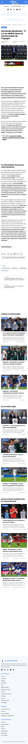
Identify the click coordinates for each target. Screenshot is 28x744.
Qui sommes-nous (5, 709)
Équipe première (5, 687)
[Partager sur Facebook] (14, 254)
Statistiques (4, 702)
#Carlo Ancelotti (6, 268)
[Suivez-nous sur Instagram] (11, 9)
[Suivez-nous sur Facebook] (8, 9)
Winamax (3, 722)
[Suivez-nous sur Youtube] (17, 9)
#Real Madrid (23, 268)
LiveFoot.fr (6, 6)
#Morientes (15, 268)
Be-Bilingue (3, 733)
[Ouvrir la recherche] (25, 2)
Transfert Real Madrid (16, 6)
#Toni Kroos (5, 270)
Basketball (3, 683)
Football (3, 691)
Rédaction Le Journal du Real (19, 42)
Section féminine (5, 700)
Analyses (3, 680)
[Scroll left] (2, 6)
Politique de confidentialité (7, 715)
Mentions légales (5, 713)
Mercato (3, 698)
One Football (4, 735)
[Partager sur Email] (18, 254)
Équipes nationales (5, 689)
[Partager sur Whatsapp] (11, 254)
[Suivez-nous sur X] (14, 9)
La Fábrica (3, 696)
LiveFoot (3, 728)
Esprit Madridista (5, 724)
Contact (3, 711)
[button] (2, 2)
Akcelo (2, 726)
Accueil (3, 24)
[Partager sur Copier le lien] (21, 254)
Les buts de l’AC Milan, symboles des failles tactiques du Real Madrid (13, 137)
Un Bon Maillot (4, 731)
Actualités (8, 24)
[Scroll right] (26, 6)
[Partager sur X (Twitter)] (8, 254)
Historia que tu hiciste (6, 694)
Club (2, 685)
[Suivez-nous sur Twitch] (20, 9)
